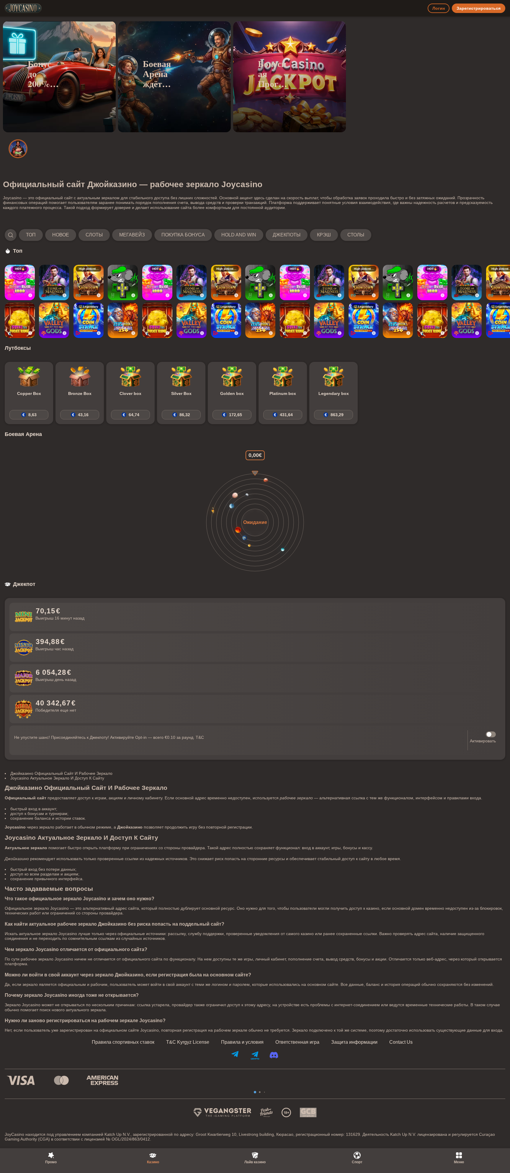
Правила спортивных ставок (123, 1042)
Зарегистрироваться (479, 8)
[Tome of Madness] (54, 282)
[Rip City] (123, 282)
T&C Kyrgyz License (187, 1042)
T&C (200, 737)
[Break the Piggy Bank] (20, 320)
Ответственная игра (297, 1042)
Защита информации (354, 1042)
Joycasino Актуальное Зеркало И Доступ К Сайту (57, 778)
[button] (188, 235)
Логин (438, 8)
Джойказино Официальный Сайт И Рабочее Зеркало (61, 773)
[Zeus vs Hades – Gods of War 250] (123, 320)
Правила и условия (242, 1042)
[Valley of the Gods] (54, 320)
